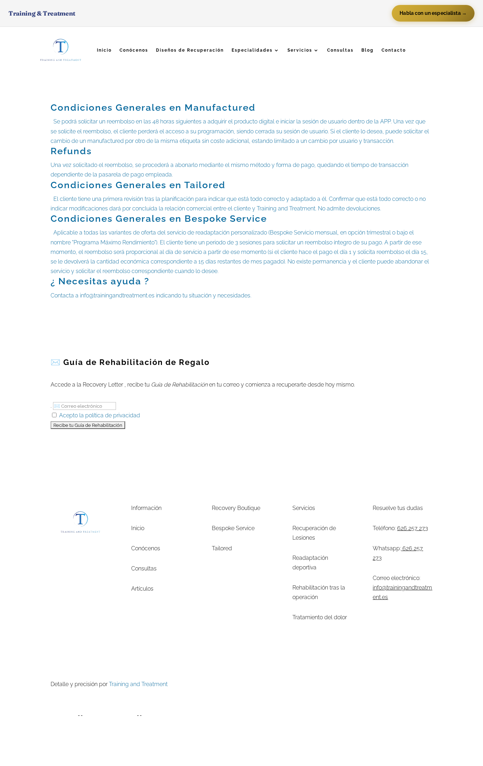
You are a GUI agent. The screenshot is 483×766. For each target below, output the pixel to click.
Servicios (299, 50)
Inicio (104, 50)
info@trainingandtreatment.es (117, 295)
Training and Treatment (138, 684)
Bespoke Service (233, 528)
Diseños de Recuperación (190, 50)
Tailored (222, 548)
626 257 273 (412, 528)
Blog (367, 50)
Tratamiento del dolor (319, 617)
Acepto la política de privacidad (99, 415)
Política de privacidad (311, 684)
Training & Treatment (41, 13)
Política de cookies (366, 684)
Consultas (340, 50)
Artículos (142, 588)
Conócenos (134, 50)
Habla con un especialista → (433, 13)
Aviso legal (266, 684)
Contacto (394, 50)
